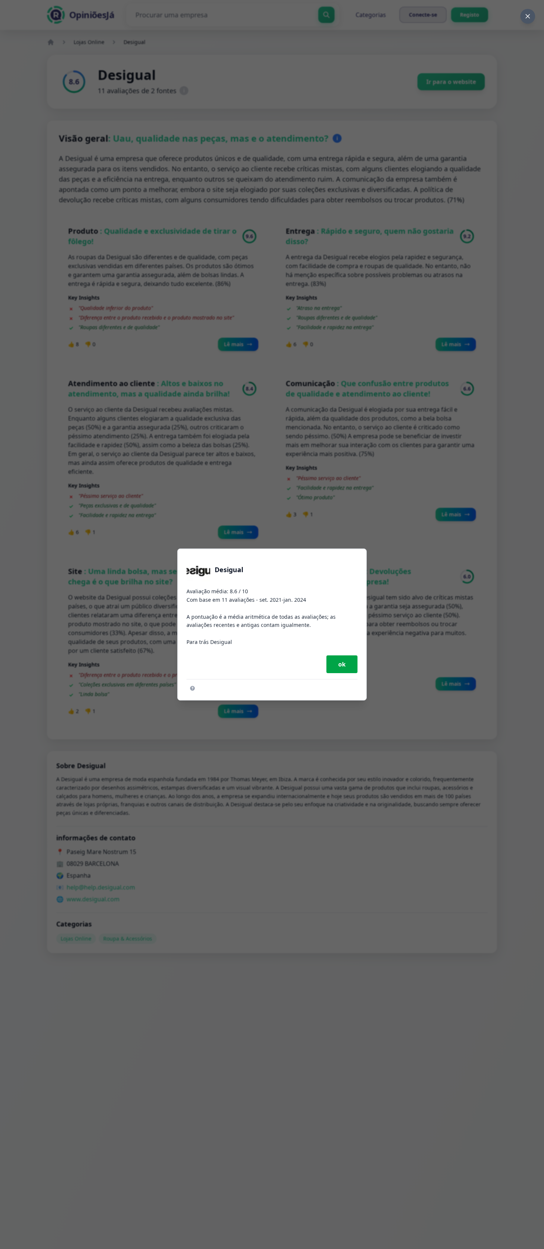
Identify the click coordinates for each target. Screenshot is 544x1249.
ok (342, 664)
